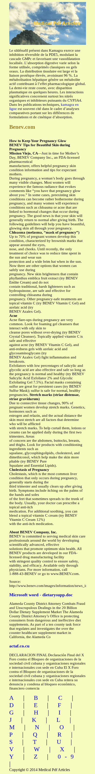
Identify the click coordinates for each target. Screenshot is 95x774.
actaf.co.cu (19, 645)
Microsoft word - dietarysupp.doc (41, 594)
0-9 (68, 756)
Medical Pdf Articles (57, 23)
